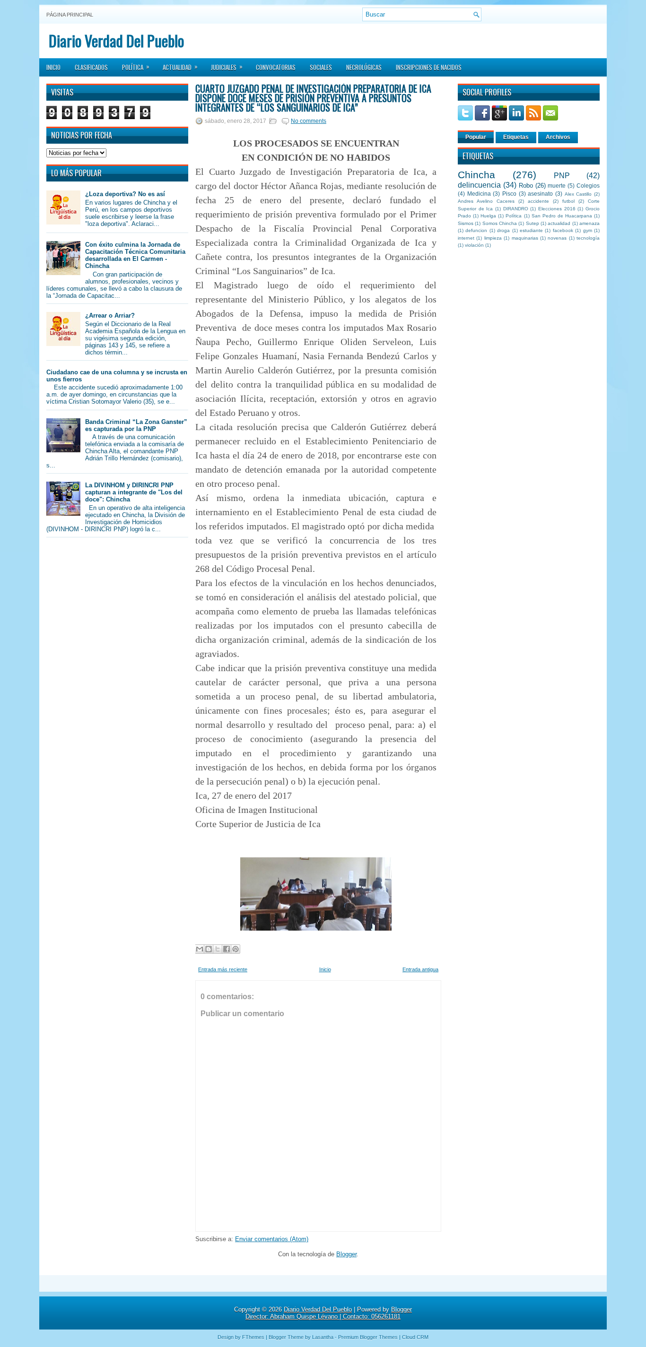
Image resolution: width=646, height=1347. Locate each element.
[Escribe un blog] (208, 949)
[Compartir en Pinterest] (235, 949)
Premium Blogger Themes (368, 1337)
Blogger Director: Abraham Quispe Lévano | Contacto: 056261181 (328, 1313)
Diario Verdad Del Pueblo (116, 40)
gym (587, 230)
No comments (308, 121)
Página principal (69, 14)
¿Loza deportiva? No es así (125, 194)
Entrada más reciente (222, 969)
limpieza (493, 238)
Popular (475, 137)
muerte (557, 185)
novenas (557, 238)
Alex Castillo (578, 194)
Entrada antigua (420, 969)
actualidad (559, 223)
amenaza (589, 223)
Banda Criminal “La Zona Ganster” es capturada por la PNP (136, 425)
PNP (562, 176)
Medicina (479, 193)
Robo (526, 185)
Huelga (488, 215)
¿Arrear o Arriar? (110, 315)
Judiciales (227, 66)
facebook (563, 230)
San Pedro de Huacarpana (562, 215)
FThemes (253, 1337)
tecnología (588, 238)
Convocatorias (276, 67)
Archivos (558, 137)
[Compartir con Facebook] (226, 949)
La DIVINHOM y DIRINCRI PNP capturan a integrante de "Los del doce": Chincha (134, 492)
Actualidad (180, 66)
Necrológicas (364, 67)
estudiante (531, 230)
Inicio (53, 67)
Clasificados (91, 67)
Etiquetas (516, 137)
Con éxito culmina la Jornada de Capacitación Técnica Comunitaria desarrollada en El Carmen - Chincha (135, 255)
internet (466, 238)
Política (135, 66)
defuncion (476, 230)
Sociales (321, 67)
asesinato (540, 193)
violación (474, 245)
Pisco (509, 193)
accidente (538, 201)
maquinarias (525, 238)
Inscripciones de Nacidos (429, 67)
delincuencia (479, 185)
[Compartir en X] (217, 949)
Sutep (532, 223)
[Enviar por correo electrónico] (199, 949)
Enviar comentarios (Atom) (271, 1239)
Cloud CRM (415, 1337)
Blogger (346, 1254)
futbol (568, 201)
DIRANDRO (515, 208)
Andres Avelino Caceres (486, 201)
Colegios (588, 185)
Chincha (476, 174)
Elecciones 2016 (557, 208)
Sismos (465, 223)
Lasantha (322, 1337)
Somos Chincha (499, 223)
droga (503, 230)
